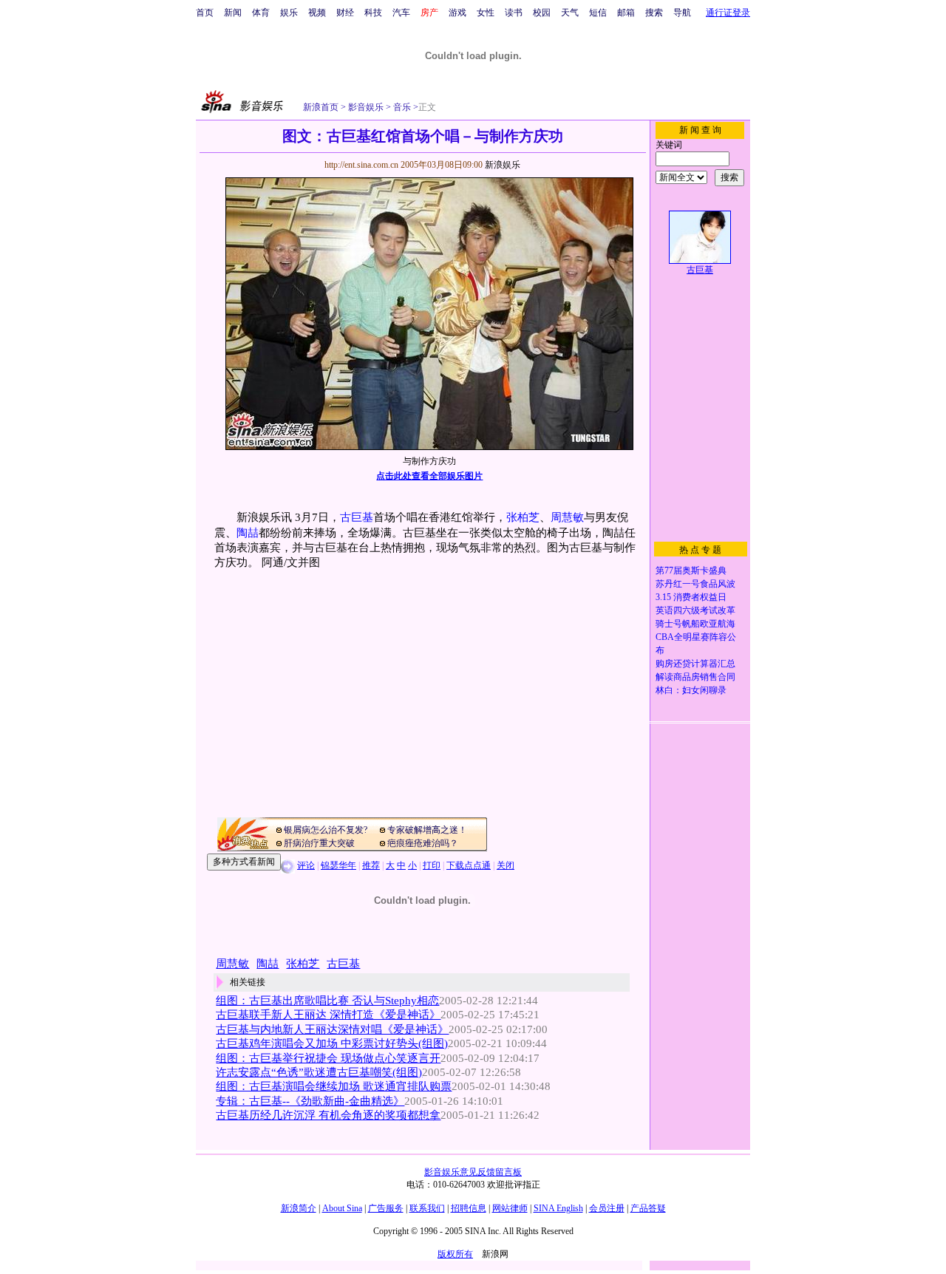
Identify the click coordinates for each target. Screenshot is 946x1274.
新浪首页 (320, 107)
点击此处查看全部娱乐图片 (429, 476)
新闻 (233, 12)
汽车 (401, 12)
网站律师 (510, 1208)
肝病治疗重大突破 (319, 843)
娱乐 (289, 12)
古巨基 (356, 517)
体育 (261, 12)
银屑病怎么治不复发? (325, 830)
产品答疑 (648, 1208)
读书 (514, 12)
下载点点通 (468, 865)
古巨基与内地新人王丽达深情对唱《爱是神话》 (332, 1029)
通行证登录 (728, 12)
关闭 (505, 865)
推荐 (371, 865)
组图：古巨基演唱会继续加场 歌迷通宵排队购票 (334, 1086)
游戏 (457, 12)
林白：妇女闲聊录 (691, 690)
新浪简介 (298, 1208)
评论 (306, 865)
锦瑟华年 (338, 865)
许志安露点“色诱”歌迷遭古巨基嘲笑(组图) (319, 1072)
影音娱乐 (366, 107)
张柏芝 (523, 517)
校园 (542, 12)
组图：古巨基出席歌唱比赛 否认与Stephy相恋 (327, 1000)
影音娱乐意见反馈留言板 (473, 1172)
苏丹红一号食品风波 (695, 584)
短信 (598, 12)
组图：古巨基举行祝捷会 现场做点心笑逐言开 (328, 1058)
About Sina (342, 1208)
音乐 (401, 107)
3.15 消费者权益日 (691, 597)
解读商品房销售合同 (695, 677)
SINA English (558, 1208)
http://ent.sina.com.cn (362, 165)
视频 (317, 12)
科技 (373, 12)
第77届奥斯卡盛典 (691, 570)
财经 (345, 12)
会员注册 (607, 1208)
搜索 (654, 12)
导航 (682, 12)
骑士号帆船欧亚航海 (695, 624)
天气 (570, 12)
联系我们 (427, 1208)
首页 (205, 12)
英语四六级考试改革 (695, 610)
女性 (485, 12)
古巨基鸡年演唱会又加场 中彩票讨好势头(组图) (332, 1043)
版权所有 (455, 1254)
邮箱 (626, 12)
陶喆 (247, 533)
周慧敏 (567, 517)
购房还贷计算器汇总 (695, 663)
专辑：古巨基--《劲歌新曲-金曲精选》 (310, 1101)
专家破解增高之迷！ (427, 830)
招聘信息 (468, 1208)
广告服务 (386, 1208)
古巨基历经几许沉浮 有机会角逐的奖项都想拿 (328, 1115)
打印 (431, 865)
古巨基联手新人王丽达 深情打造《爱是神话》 (328, 1015)
